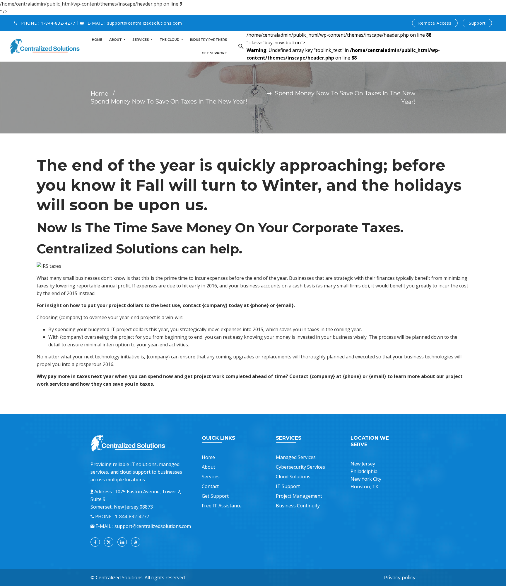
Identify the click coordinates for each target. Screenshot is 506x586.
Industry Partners (208, 40)
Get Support (214, 53)
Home (97, 40)
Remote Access (435, 23)
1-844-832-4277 (58, 23)
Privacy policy (400, 577)
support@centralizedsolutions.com (144, 23)
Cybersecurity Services (300, 467)
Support (477, 23)
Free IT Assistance (222, 505)
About (116, 40)
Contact (210, 486)
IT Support (288, 486)
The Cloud (170, 40)
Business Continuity (298, 505)
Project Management (299, 496)
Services (141, 40)
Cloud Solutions (293, 476)
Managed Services (296, 457)
